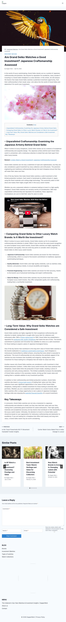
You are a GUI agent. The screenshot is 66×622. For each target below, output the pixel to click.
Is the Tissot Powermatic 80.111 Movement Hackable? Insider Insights (15, 429)
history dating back (27, 337)
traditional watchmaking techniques (32, 351)
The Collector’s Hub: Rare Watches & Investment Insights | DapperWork (25, 603)
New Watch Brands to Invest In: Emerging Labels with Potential (54, 467)
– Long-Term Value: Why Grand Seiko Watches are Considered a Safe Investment (30, 132)
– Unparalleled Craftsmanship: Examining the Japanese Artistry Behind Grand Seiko (31, 128)
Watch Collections (7, 557)
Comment (6, 509)
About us (5, 606)
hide (34, 125)
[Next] (61, 466)
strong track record (25, 382)
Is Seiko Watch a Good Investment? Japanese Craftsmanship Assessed (33, 160)
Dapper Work (9, 68)
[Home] (5, 49)
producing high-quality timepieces (25, 339)
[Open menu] (62, 3)
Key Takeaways (10, 134)
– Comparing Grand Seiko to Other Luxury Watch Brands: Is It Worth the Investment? (31, 130)
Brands (4, 548)
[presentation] (11, 452)
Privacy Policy (40, 617)
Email (26, 530)
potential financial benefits (33, 393)
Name (5, 530)
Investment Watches (11, 54)
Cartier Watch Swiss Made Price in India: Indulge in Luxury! (51, 429)
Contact (4, 608)
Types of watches (7, 554)
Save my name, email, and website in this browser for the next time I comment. (54, 528)
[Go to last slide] (4, 466)
